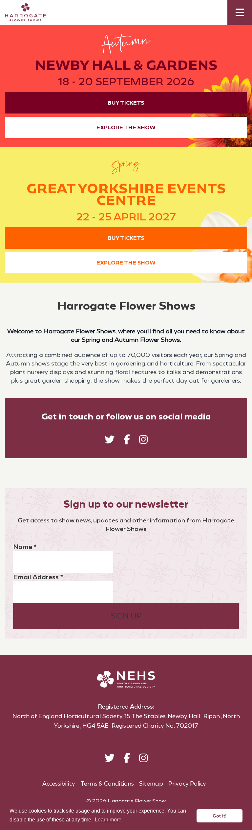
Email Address (38, 577)
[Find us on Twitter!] (110, 441)
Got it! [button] (220, 815)
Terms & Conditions (107, 784)
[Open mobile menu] (239, 12)
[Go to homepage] (20, 12)
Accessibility (58, 784)
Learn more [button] (108, 819)
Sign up (126, 616)
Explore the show (126, 127)
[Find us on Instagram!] (143, 441)
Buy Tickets (126, 103)
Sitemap (151, 784)
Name (24, 546)
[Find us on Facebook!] (127, 441)
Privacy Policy (187, 784)
